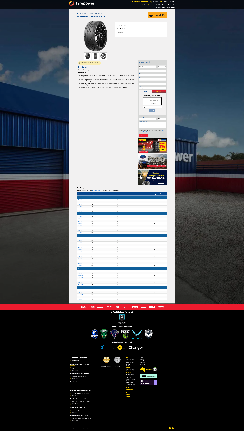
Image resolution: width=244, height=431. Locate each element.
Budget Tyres (142, 362)
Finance (141, 357)
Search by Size (129, 361)
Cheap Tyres (142, 364)
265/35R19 (80, 261)
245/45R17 (80, 211)
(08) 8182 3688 (75, 370)
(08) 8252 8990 (75, 378)
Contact (164, 4)
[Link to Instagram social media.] (173, 428)
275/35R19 (80, 263)
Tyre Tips (128, 366)
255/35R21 (80, 290)
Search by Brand (130, 362)
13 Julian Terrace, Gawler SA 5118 (78, 385)
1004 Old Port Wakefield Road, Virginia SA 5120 (81, 418)
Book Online (171, 4)
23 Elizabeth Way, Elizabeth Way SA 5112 (80, 410)
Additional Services (130, 384)
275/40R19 (80, 265)
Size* (140, 64)
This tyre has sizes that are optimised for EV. (89, 63)
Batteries (128, 376)
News (159, 7)
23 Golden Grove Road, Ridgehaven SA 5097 (81, 401)
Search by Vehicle (130, 359)
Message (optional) (143, 121)
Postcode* (141, 82)
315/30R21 (80, 299)
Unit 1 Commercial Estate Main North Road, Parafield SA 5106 (83, 368)
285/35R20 (80, 284)
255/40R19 (80, 256)
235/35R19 (80, 242)
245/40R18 (80, 223)
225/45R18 (80, 219)
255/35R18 (80, 225)
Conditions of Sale (85, 428)
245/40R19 (80, 251)
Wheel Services (129, 382)
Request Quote (143, 135)
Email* (140, 77)
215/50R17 (80, 204)
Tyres (140, 4)
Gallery (163, 7)
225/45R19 (80, 240)
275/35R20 (80, 280)
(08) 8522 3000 (75, 387)
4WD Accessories (130, 374)
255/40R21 (80, 292)
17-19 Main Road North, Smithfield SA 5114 (80, 393)
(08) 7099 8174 (75, 403)
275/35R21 (80, 294)
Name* (140, 69)
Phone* (140, 73)
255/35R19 (80, 254)
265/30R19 (80, 258)
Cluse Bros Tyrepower (140, 2)
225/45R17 (80, 206)
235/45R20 (80, 271)
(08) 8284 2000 (75, 395)
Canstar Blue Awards (144, 361)
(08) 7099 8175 (75, 412)
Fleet (156, 7)
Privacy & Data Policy (77, 428)
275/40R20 (80, 282)
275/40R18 (80, 232)
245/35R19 (80, 249)
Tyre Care (128, 364)
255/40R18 (80, 228)
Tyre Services (129, 381)
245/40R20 (80, 273)
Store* (140, 86)
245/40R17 (80, 209)
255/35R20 (80, 275)
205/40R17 (80, 199)
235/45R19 (80, 247)
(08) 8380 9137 (75, 420)
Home (79, 13)
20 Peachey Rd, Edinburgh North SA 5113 (80, 376)
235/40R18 (80, 221)
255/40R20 (80, 277)
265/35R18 (80, 230)
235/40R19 (80, 245)
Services (152, 4)
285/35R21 (80, 297)
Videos (168, 7)
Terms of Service (146, 131)
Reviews (173, 7)
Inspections (128, 377)
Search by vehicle (96, 190)
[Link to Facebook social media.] (170, 428)
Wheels (146, 4)
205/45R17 (80, 202)
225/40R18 (80, 216)
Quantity (159, 64)
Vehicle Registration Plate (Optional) (146, 117)
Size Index (142, 359)
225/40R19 (80, 238)
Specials (158, 4)
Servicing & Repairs (130, 379)
